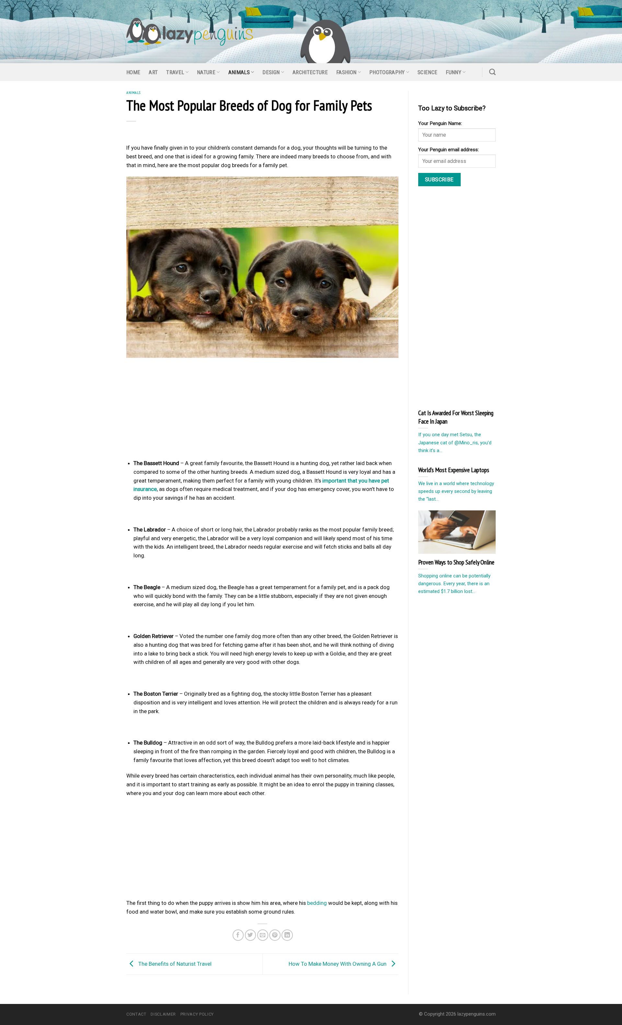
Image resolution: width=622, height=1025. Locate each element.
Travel (175, 72)
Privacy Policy (197, 1014)
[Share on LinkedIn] (287, 935)
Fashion (346, 72)
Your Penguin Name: (440, 123)
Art (153, 72)
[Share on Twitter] (250, 935)
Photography (387, 72)
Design (271, 72)
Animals (239, 72)
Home (133, 72)
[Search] (492, 72)
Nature (206, 72)
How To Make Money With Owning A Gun (338, 963)
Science (427, 72)
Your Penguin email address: (448, 150)
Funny (453, 72)
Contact (136, 1014)
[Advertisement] (262, 410)
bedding (317, 903)
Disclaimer (163, 1014)
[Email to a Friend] (263, 935)
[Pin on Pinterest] (275, 935)
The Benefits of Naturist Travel (174, 963)
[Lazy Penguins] (189, 32)
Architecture (310, 72)
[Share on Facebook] (238, 935)
